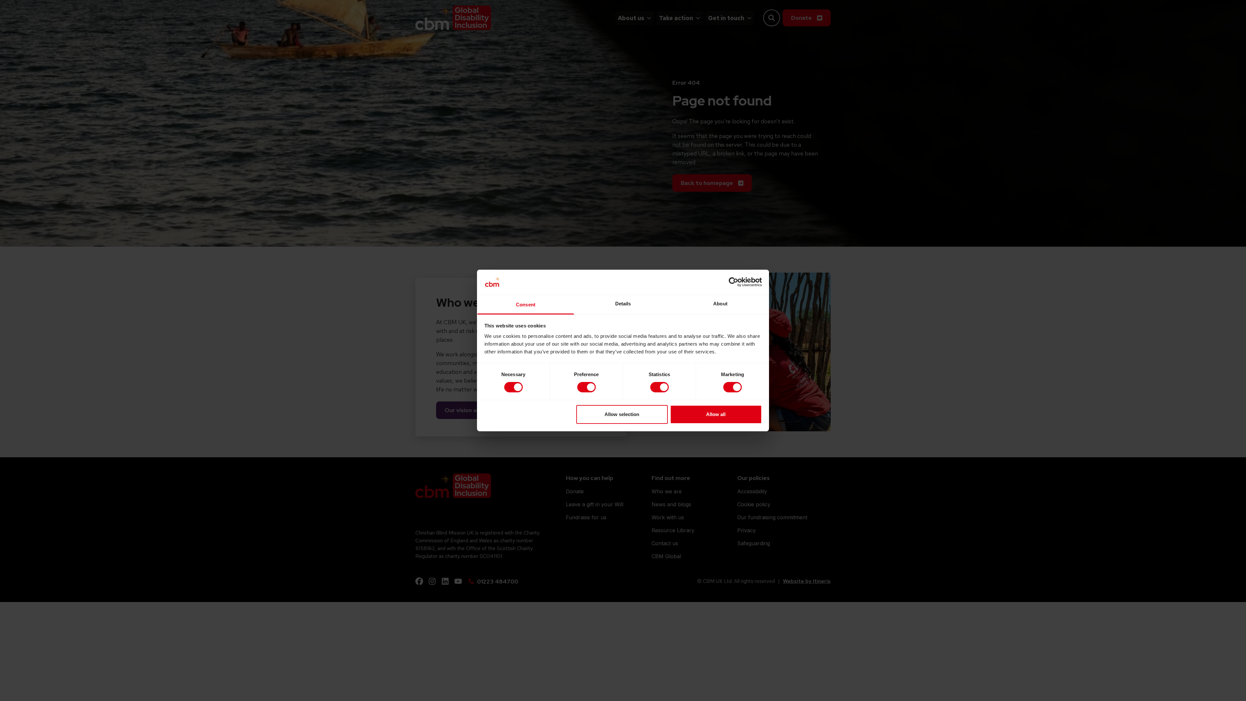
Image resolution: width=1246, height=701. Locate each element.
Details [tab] (623, 303)
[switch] (586, 387)
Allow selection (622, 414)
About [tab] (720, 303)
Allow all (716, 414)
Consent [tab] (525, 304)
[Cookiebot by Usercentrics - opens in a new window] (733, 282)
